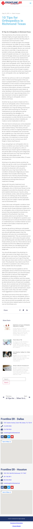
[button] (30, 3)
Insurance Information (16, 523)
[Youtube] (12, 436)
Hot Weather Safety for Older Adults (21, 352)
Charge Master (16, 526)
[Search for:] (14, 379)
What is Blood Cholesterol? (21, 365)
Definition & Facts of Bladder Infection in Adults (21, 325)
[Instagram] (5, 436)
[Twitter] (8, 436)
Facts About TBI (17, 340)
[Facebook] (2, 436)
